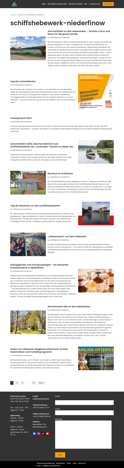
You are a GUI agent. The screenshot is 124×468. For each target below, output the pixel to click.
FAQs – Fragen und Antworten (48, 466)
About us (82, 463)
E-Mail (57, 409)
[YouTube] (47, 433)
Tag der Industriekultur (23, 81)
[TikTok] (43, 433)
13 (33, 383)
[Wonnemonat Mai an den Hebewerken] (28, 322)
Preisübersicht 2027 (21, 118)
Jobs (75, 463)
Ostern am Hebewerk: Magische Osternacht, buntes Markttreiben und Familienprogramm (39, 350)
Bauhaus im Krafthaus (60, 173)
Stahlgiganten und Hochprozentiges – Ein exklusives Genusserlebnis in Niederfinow (39, 266)
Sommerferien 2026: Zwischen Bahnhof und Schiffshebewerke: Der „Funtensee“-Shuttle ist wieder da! (41, 145)
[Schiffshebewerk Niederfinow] (14, 4)
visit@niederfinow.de (41, 399)
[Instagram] (38, 433)
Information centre (76, 4)
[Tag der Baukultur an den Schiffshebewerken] (96, 213)
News (44, 4)
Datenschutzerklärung (45, 463)
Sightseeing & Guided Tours (57, 4)
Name (66, 398)
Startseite (13, 15)
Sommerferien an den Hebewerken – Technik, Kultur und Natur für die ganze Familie (79, 33)
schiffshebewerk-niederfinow (60, 38)
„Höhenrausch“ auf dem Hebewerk (67, 236)
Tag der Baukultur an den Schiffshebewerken (35, 205)
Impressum (60, 463)
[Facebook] (34, 433)
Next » (41, 383)
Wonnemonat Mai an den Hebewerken (69, 306)
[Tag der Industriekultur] (96, 92)
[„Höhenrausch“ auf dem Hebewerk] (28, 244)
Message (58, 419)
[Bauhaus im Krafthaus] (28, 182)
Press (69, 463)
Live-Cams (108, 4)
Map (85, 4)
